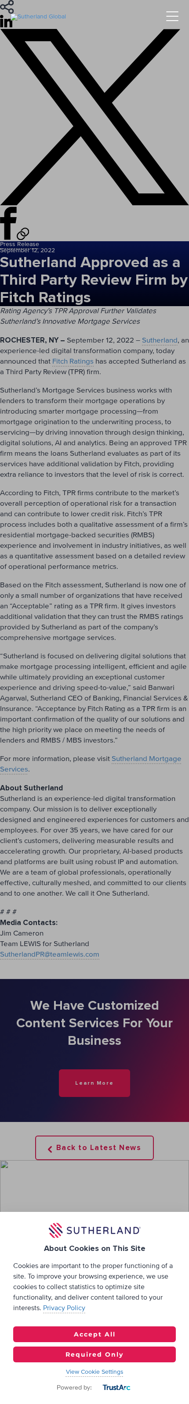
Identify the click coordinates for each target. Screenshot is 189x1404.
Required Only (94, 1354)
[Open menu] (172, 16)
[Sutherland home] (38, 17)
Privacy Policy (64, 1307)
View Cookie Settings (95, 1372)
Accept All (95, 1334)
